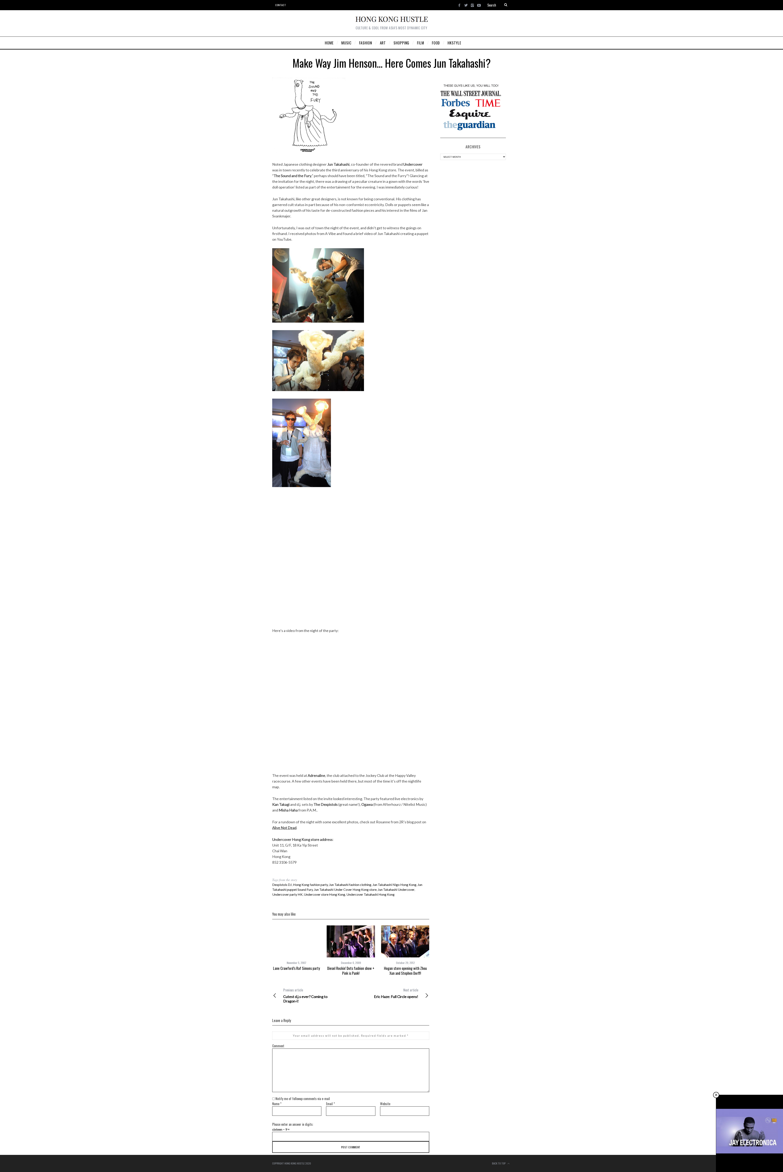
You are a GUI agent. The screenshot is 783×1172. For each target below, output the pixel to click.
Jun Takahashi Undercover (396, 889)
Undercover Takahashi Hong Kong (370, 894)
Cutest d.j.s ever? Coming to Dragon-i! (305, 995)
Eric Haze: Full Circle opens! (396, 993)
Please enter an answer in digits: (292, 1124)
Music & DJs (749, 1159)
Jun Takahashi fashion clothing (350, 884)
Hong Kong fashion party (310, 884)
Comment (278, 1045)
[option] (296, 948)
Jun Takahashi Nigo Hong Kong (394, 884)
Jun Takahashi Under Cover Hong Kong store (345, 889)
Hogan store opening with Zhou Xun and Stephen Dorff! (405, 971)
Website (385, 1103)
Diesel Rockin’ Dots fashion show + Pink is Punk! (350, 971)
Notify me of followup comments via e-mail (302, 1098)
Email (330, 1103)
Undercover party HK (287, 894)
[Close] (716, 1095)
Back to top (499, 1163)
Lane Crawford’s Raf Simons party (296, 968)
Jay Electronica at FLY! (749, 1163)
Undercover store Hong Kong (324, 894)
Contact (280, 5)
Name (276, 1103)
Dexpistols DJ (282, 884)
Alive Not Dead (284, 827)
